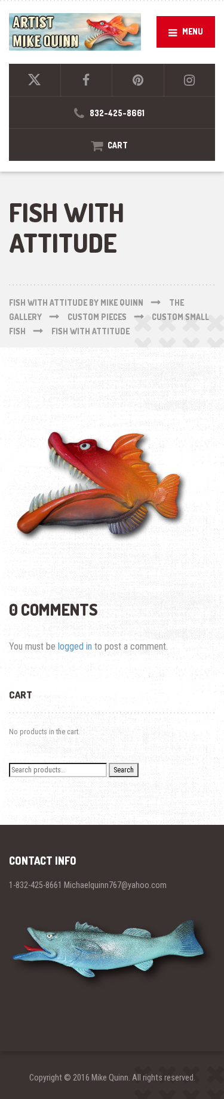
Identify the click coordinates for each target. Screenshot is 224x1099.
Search (123, 769)
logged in (75, 646)
